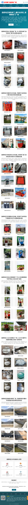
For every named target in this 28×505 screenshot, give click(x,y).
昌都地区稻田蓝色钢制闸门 (20, 246)
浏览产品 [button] (17, 24)
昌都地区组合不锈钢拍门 (7, 380)
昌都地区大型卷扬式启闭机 (20, 198)
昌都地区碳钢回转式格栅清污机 (20, 173)
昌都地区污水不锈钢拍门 (21, 392)
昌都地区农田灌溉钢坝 (7, 453)
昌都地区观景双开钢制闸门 (20, 124)
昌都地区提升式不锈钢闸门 (7, 136)
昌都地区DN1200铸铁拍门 (20, 380)
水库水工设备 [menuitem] (4, 6)
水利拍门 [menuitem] (17, 4)
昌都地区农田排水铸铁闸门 (20, 234)
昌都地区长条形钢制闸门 (21, 136)
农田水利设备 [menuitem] (10, 6)
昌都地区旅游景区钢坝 (7, 416)
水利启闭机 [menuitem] (11, 4)
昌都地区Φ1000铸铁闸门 (7, 234)
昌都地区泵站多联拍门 (7, 198)
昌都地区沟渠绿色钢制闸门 (7, 271)
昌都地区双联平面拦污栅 (7, 210)
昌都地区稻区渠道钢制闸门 (20, 271)
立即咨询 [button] (11, 24)
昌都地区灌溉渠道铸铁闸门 (7, 307)
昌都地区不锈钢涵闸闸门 (21, 50)
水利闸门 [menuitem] (24, 4)
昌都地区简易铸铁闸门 (20, 319)
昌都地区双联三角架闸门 (7, 319)
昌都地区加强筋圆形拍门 (7, 50)
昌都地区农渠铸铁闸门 (7, 246)
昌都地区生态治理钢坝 (20, 453)
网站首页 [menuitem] (4, 4)
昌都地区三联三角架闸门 (21, 307)
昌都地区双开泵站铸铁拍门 (7, 62)
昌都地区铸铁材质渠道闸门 (20, 62)
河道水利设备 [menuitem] (23, 6)
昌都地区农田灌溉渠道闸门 (20, 210)
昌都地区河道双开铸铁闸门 (7, 124)
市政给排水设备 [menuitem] (17, 6)
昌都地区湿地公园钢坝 (20, 416)
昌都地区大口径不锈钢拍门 (7, 392)
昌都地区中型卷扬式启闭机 (7, 173)
